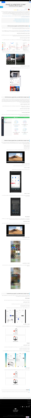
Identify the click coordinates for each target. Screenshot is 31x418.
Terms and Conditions (21, 415)
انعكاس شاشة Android (17, 397)
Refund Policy (11, 415)
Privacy (18, 415)
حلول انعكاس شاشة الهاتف (23, 397)
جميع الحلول (27, 397)
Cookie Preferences (16, 415)
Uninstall (8, 415)
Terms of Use (13, 415)
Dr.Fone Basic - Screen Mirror (27, 30)
